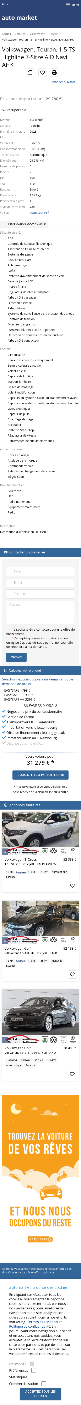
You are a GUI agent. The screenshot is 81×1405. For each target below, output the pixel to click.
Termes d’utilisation (42, 1322)
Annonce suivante (64, 82)
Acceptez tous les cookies (40, 1394)
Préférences (18, 1370)
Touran (53, 34)
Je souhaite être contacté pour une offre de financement (40, 631)
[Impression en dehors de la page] (52, 72)
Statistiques (18, 1377)
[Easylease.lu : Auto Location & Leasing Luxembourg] (40, 1171)
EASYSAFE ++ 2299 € (20, 699)
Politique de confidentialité (29, 1326)
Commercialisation (23, 1383)
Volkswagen (37, 34)
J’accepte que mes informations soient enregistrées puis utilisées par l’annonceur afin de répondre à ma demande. (39, 642)
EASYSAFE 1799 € (17, 690)
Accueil (6, 34)
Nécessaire (17, 1364)
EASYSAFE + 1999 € (18, 695)
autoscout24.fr (39, 213)
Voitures (20, 34)
